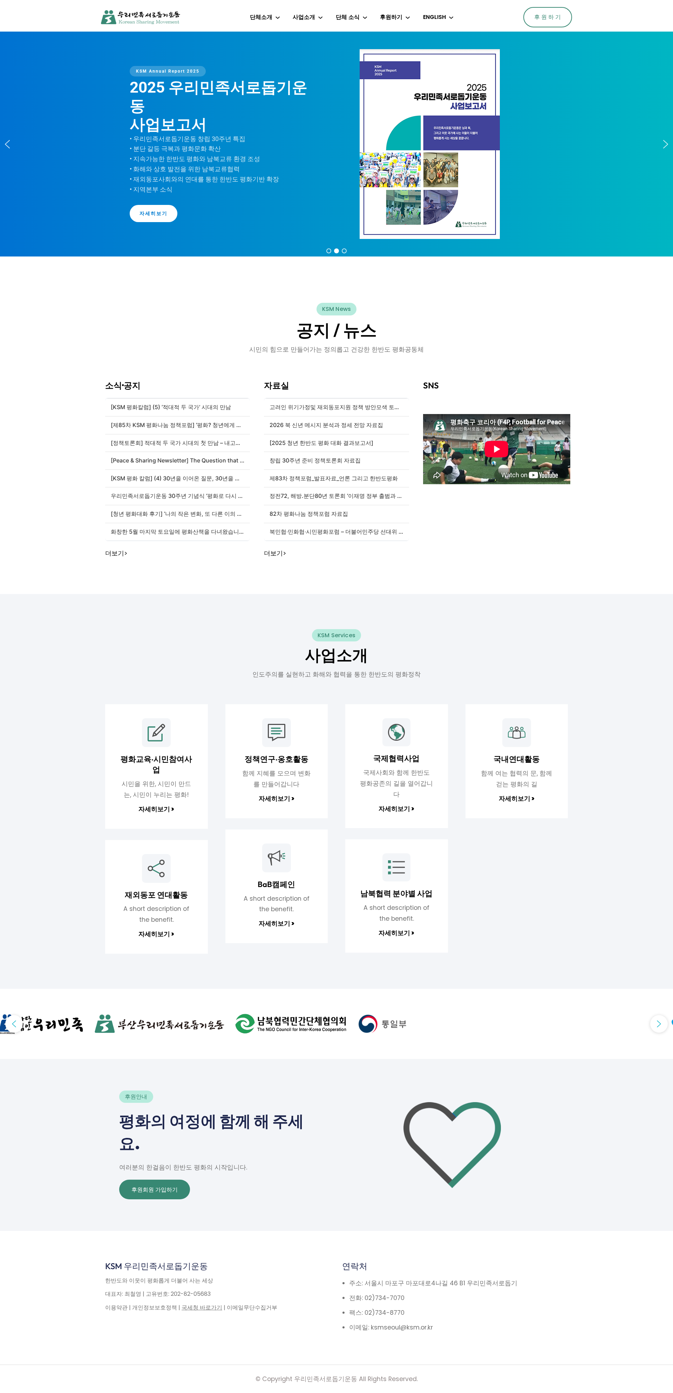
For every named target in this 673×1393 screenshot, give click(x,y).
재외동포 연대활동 (156, 895)
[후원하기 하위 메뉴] (407, 17)
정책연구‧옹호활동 (276, 759)
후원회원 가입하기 (154, 1190)
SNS (431, 385)
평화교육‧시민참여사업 (156, 764)
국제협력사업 (396, 758)
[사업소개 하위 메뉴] (320, 17)
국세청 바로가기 (202, 1308)
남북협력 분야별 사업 (396, 893)
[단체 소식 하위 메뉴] (364, 17)
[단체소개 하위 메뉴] (277, 17)
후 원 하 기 (547, 17)
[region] (336, 144)
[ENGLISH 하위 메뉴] (451, 17)
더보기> (116, 553)
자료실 (276, 385)
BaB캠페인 (276, 884)
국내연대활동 (517, 759)
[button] (7, 144)
